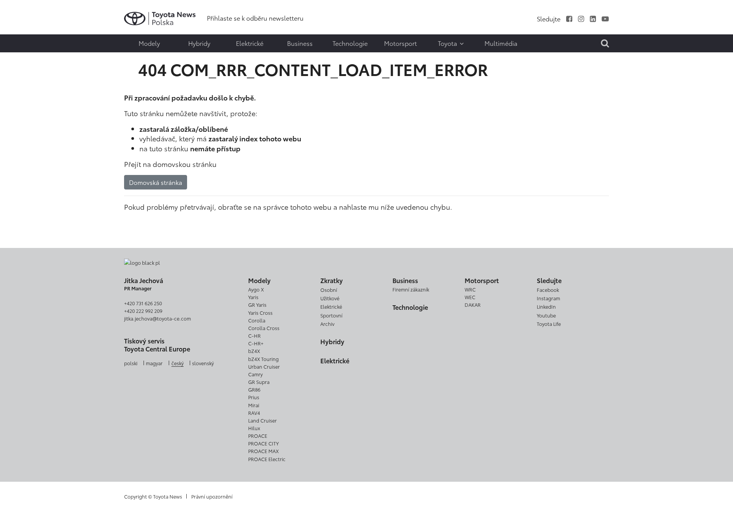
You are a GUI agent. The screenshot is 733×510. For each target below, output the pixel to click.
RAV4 (254, 412)
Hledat (23, 60)
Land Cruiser (262, 420)
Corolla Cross (263, 327)
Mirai (253, 405)
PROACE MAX (263, 450)
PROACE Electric (267, 458)
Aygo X (256, 289)
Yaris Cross (260, 312)
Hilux (254, 427)
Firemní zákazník (410, 289)
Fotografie (21, 29)
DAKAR (473, 304)
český (177, 362)
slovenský (203, 362)
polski (130, 362)
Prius (253, 396)
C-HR (254, 335)
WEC (470, 296)
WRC (470, 289)
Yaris (253, 296)
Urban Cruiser (264, 366)
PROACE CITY (263, 443)
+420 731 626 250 (143, 303)
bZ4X (254, 350)
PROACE (257, 435)
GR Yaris (257, 304)
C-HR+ (255, 343)
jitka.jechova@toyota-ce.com (157, 318)
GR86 (254, 389)
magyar (154, 362)
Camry (255, 374)
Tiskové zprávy (21, 13)
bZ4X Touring (263, 358)
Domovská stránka (155, 182)
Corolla (256, 320)
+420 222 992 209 (143, 310)
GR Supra (259, 381)
